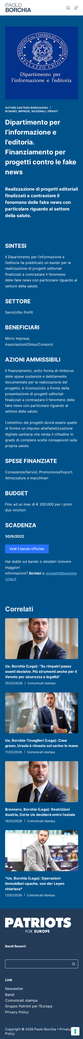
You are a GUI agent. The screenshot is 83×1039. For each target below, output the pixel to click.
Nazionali (38, 111)
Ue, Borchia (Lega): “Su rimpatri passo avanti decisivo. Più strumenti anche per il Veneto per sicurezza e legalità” (41, 671)
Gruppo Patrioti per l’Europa (28, 1006)
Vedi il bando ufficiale (27, 549)
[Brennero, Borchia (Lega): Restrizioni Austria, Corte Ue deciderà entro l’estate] (41, 781)
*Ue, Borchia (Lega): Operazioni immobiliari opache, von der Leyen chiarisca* (34, 883)
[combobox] (37, 963)
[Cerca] (68, 7)
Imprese (24, 111)
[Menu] (76, 8)
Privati (53, 111)
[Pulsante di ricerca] (73, 964)
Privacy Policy (17, 1012)
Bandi (12, 111)
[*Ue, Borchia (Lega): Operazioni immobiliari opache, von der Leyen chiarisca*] (41, 850)
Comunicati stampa (42, 683)
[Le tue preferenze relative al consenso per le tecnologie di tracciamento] (75, 1031)
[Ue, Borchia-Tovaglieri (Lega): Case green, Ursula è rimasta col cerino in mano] (41, 713)
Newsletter (14, 988)
